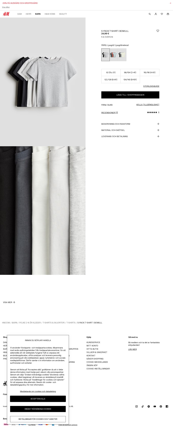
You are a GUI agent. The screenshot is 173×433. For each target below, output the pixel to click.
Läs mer (132, 349)
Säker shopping (94, 359)
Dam (19, 14)
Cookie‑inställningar (98, 369)
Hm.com (6, 323)
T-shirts (70, 323)
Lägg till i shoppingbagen (130, 95)
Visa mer (7, 302)
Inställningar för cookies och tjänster (38, 419)
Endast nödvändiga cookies (38, 409)
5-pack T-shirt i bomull (90, 323)
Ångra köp (92, 365)
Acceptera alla (38, 399)
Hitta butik (92, 349)
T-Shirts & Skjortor (53, 323)
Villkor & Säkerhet (96, 352)
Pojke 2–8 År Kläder (30, 323)
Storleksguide (151, 86)
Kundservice (93, 342)
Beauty (63, 14)
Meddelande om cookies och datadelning (38, 391)
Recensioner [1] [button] (109, 113)
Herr (28, 14)
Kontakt (90, 355)
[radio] (105, 54)
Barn (38, 14)
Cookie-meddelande (97, 362)
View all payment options (67, 425)
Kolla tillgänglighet (147, 105)
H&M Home (50, 14)
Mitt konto (92, 346)
